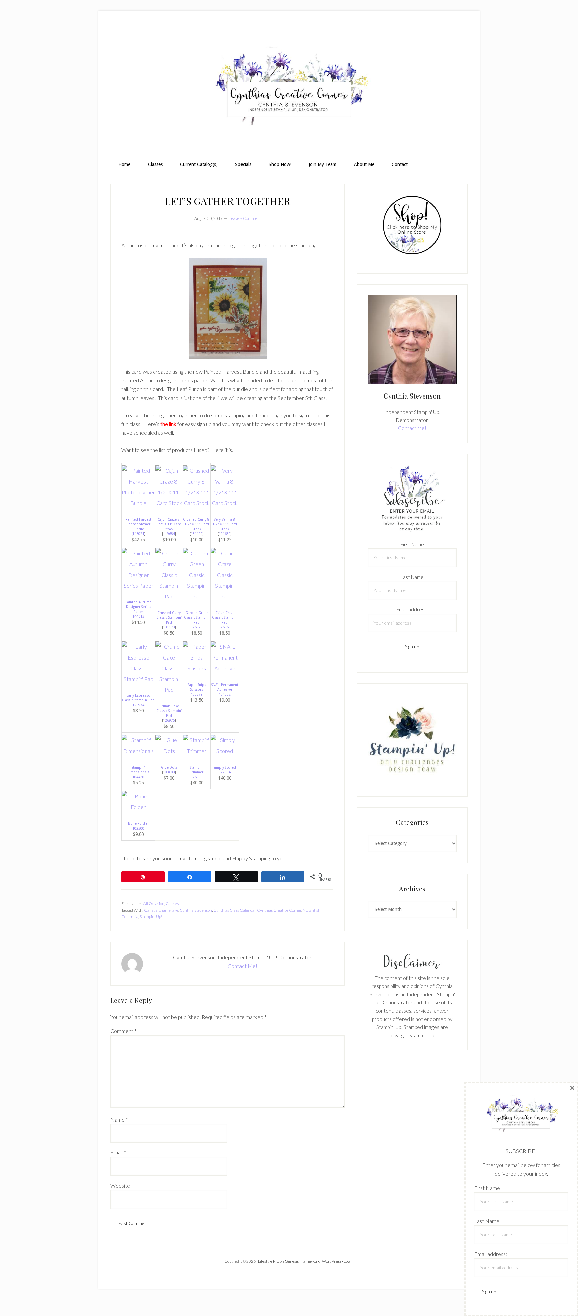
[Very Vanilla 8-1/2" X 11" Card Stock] (225, 503)
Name (119, 1119)
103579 (197, 694)
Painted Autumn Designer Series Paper (138, 607)
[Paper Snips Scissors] (196, 668)
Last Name (412, 577)
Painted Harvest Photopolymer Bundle (138, 524)
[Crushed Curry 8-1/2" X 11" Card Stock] (196, 503)
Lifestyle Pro (268, 1261)
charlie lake (168, 910)
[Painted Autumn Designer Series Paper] (138, 585)
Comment (123, 1031)
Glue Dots (169, 767)
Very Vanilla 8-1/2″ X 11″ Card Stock (224, 524)
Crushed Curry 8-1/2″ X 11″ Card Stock (196, 524)
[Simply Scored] (225, 751)
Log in (349, 1261)
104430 (138, 777)
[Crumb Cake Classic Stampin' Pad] (169, 689)
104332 (225, 694)
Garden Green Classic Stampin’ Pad (196, 617)
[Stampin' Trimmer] (196, 751)
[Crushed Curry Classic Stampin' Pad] (169, 596)
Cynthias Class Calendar (234, 910)
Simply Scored (225, 767)
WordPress (331, 1261)
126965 (225, 627)
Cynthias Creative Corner (279, 910)
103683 (169, 772)
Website (120, 1185)
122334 (225, 772)
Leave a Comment (245, 218)
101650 (225, 534)
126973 (197, 627)
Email (118, 1152)
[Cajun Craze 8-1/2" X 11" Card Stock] (169, 503)
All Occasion (153, 903)
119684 (169, 534)
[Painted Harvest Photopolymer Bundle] (138, 503)
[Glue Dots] (169, 751)
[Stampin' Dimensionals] (138, 751)
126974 (138, 705)
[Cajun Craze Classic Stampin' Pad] (225, 596)
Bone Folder (138, 823)
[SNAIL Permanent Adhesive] (225, 668)
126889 (197, 777)
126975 (169, 720)
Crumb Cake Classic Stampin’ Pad (169, 711)
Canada (151, 910)
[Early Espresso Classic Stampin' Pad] (138, 679)
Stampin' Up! (151, 916)
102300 (138, 828)
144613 (138, 616)
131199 (197, 534)
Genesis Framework (302, 1261)
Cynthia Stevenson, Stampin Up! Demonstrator (289, 89)
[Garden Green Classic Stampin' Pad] (196, 596)
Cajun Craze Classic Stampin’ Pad (224, 617)
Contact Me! (242, 966)
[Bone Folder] (138, 807)
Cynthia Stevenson (196, 910)
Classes (172, 903)
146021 (138, 534)
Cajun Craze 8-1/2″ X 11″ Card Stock (169, 524)
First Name (412, 544)
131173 (169, 627)
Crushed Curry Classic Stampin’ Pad (169, 617)
